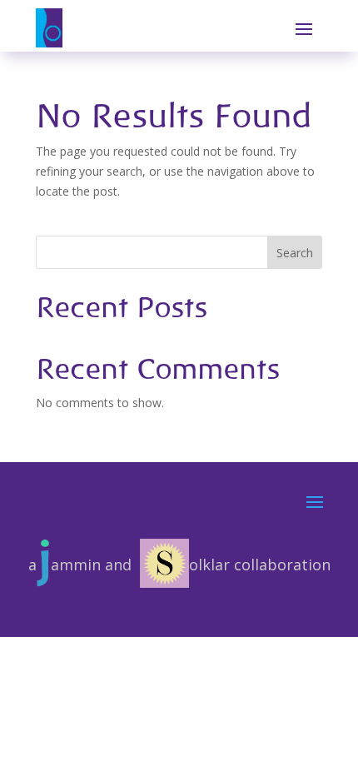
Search (294, 253)
